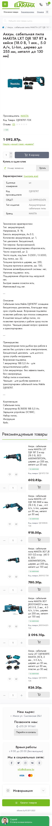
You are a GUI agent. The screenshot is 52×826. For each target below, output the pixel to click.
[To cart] (39, 487)
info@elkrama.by (26, 769)
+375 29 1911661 (27, 726)
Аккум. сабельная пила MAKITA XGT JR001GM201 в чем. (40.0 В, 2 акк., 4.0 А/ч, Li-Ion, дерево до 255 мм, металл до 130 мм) (38, 607)
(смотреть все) (31, 176)
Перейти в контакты (26, 732)
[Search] (5, 21)
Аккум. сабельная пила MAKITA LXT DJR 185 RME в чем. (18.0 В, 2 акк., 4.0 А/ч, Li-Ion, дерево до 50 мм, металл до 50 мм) (38, 505)
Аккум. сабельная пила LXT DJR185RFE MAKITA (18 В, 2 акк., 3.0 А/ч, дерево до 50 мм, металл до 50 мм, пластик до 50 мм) (39, 660)
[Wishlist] (10, 474)
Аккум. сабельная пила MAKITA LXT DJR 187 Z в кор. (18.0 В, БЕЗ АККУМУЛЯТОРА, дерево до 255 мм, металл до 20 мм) (38, 455)
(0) (13, 125)
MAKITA (25, 116)
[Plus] (11, 153)
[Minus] (11, 156)
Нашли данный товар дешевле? (18, 144)
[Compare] (16, 474)
